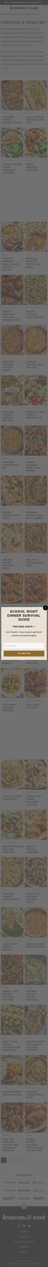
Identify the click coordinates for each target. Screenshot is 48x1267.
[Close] (45, 607)
